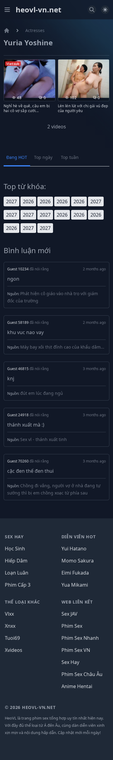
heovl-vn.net (38, 9)
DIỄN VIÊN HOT (78, 536)
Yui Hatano (73, 548)
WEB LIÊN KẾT (77, 602)
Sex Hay (70, 662)
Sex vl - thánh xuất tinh (43, 439)
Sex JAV (69, 613)
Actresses (35, 30)
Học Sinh (15, 548)
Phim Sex (71, 626)
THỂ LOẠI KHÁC (22, 602)
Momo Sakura (77, 560)
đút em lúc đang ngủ (41, 393)
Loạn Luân (16, 572)
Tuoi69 (12, 638)
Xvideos (13, 650)
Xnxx (10, 626)
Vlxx (9, 613)
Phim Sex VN (75, 650)
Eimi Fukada (75, 572)
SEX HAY (14, 536)
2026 (28, 201)
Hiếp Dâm (16, 560)
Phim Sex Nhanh (80, 638)
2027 (11, 201)
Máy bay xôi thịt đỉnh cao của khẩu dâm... (62, 347)
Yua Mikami (74, 584)
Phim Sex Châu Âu (81, 674)
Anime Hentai (76, 686)
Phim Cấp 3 (17, 584)
